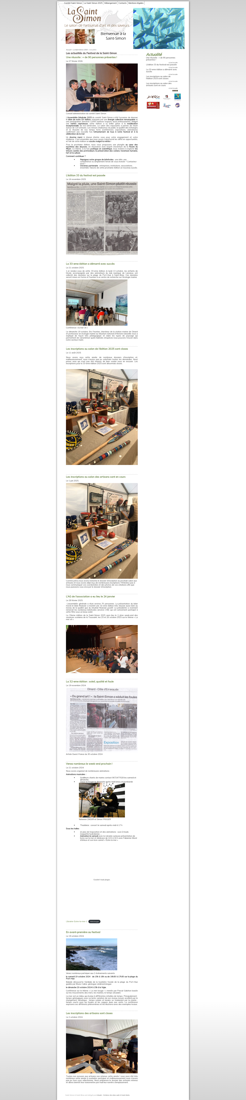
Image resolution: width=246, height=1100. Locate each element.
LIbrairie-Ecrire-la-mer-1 (76, 921)
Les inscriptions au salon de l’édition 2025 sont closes (158, 77)
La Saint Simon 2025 (93, 3)
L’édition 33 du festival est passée (161, 65)
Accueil (68, 50)
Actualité (154, 54)
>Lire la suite (172, 62)
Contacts (123, 3)
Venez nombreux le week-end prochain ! (89, 763)
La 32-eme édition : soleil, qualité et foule (90, 681)
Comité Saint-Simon (73, 3)
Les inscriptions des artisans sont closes (89, 1013)
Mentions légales (136, 3)
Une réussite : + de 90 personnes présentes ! (160, 59)
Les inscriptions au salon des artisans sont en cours (159, 84)
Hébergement (110, 3)
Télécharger (94, 921)
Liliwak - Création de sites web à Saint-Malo (113, 1095)
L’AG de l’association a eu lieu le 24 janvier (90, 596)
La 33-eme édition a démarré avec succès (161, 70)
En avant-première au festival (83, 932)
